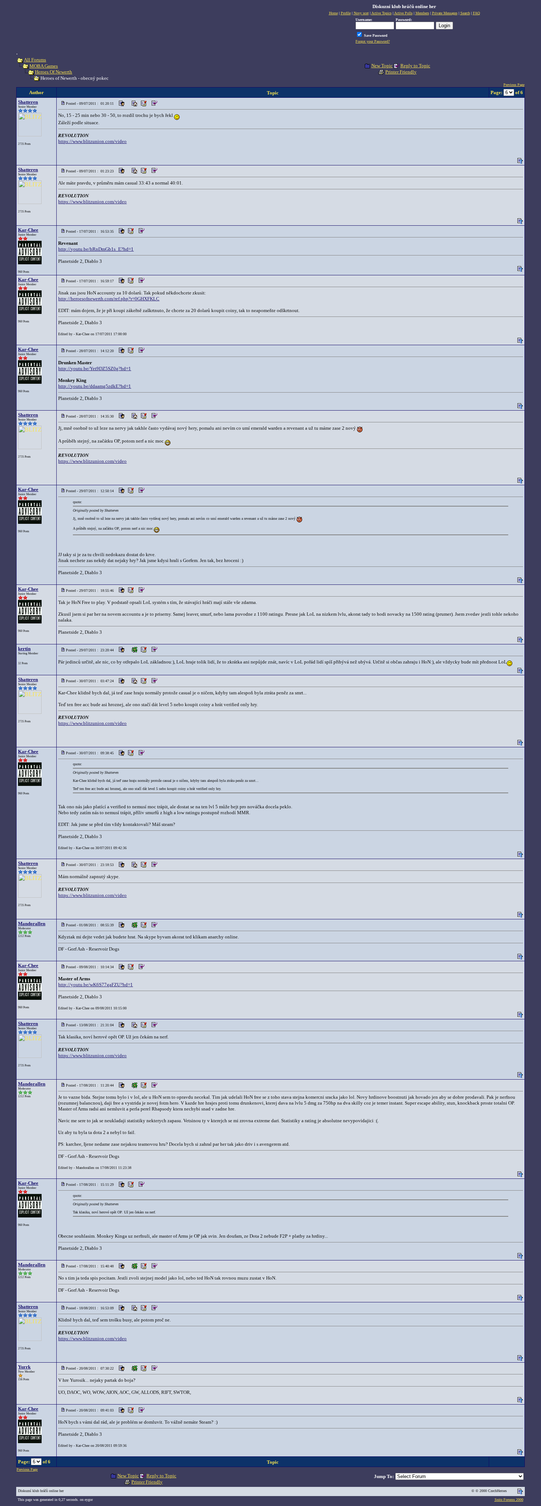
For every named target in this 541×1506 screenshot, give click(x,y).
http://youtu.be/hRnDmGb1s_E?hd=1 (96, 249)
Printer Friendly (401, 72)
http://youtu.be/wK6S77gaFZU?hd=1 (95, 984)
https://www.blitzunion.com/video (92, 141)
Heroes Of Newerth (53, 72)
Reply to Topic (415, 65)
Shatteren (28, 102)
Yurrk (24, 1367)
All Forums (35, 59)
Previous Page (513, 85)
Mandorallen (31, 923)
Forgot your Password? (373, 41)
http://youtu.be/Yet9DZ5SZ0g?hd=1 (94, 368)
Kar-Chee (28, 230)
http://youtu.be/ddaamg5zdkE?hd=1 (94, 386)
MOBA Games (43, 66)
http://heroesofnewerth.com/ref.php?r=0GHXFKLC (108, 298)
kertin (24, 648)
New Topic (382, 65)
